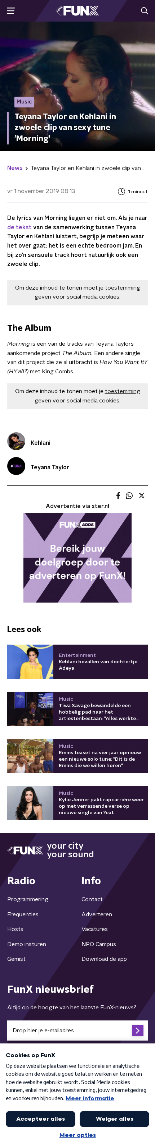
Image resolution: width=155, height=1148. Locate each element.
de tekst (20, 227)
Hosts (15, 929)
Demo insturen (26, 944)
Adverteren (96, 914)
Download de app (104, 959)
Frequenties (23, 914)
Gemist (16, 959)
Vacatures (94, 929)
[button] (11, 11)
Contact (92, 899)
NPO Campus (98, 944)
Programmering (27, 899)
